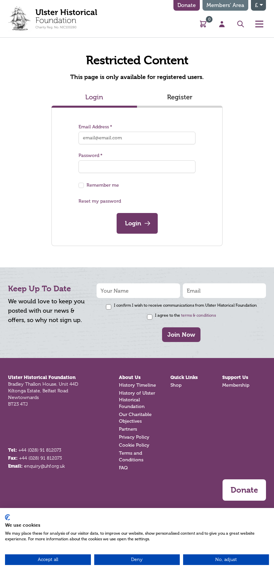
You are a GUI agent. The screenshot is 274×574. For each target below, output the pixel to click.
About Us (130, 377)
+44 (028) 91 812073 (39, 450)
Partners (128, 429)
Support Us (235, 377)
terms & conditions (198, 315)
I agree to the (185, 315)
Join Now (181, 334)
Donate (186, 5)
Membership (235, 385)
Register (179, 97)
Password (89, 155)
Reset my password (100, 201)
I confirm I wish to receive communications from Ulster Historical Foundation (185, 305)
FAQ (123, 468)
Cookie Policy (134, 445)
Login (94, 97)
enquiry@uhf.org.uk (44, 466)
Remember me (103, 185)
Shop (175, 385)
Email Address (94, 127)
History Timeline (137, 385)
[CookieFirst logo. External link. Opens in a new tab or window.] (7, 517)
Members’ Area (225, 5)
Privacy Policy (134, 437)
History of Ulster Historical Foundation (137, 399)
